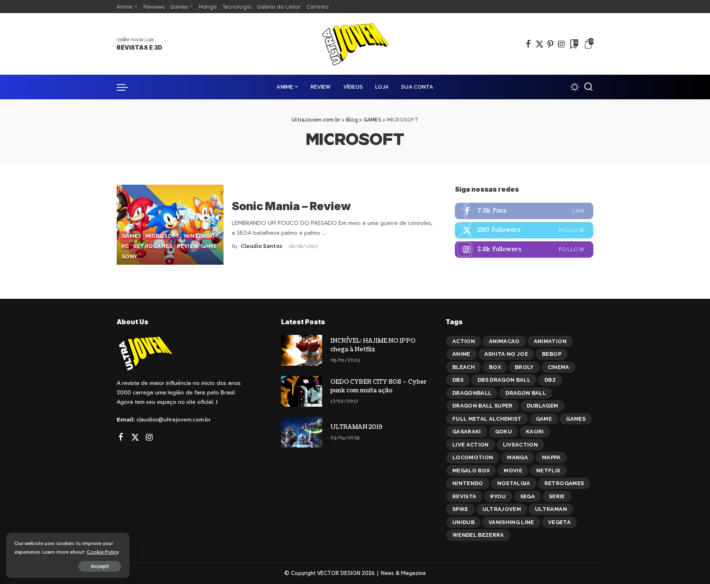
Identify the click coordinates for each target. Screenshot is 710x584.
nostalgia (513, 483)
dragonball (471, 393)
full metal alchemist (487, 419)
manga (517, 457)
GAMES (131, 236)
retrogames (564, 483)
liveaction (520, 445)
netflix (548, 470)
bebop (551, 354)
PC (125, 246)
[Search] (588, 87)
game (544, 419)
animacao (504, 341)
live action (470, 445)
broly (524, 367)
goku (503, 431)
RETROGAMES (153, 246)
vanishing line (511, 522)
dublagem (542, 406)
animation (550, 341)
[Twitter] (539, 44)
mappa (551, 457)
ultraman (551, 509)
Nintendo (467, 483)
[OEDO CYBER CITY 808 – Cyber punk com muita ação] (301, 391)
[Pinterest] (550, 44)
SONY (129, 256)
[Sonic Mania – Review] (170, 225)
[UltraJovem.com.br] (355, 43)
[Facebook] (528, 44)
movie (513, 470)
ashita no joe (506, 354)
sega (527, 496)
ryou (498, 496)
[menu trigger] (126, 87)
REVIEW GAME (197, 246)
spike (460, 509)
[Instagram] (562, 44)
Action (463, 341)
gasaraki (466, 431)
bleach (463, 367)
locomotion (472, 457)
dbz (550, 380)
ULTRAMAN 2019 (356, 427)
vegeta (559, 522)
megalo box (471, 470)
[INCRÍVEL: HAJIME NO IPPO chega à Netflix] (301, 350)
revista (464, 496)
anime (461, 354)
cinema (558, 367)
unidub (463, 522)
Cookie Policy (103, 551)
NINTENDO (199, 236)
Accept (100, 566)
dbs (457, 380)
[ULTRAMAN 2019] (301, 432)
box (495, 367)
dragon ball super (482, 406)
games (576, 419)
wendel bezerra (478, 535)
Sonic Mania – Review (291, 206)
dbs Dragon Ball (503, 380)
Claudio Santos (262, 246)
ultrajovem (501, 509)
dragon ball (525, 393)
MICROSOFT (162, 236)
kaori (535, 431)
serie (557, 496)
